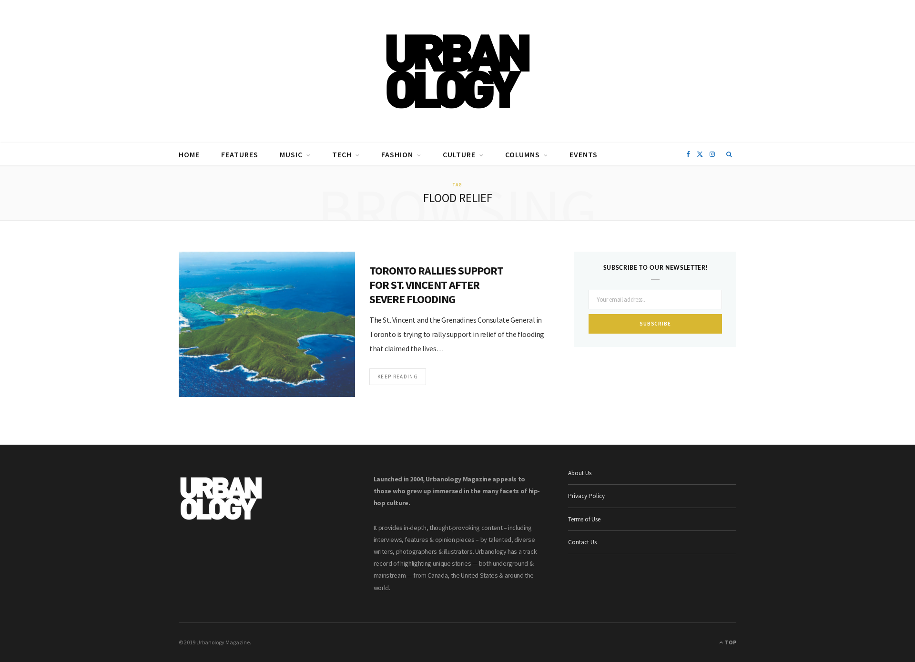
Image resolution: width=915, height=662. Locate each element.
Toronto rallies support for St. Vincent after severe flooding (436, 284)
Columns (522, 154)
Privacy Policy (586, 496)
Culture (459, 154)
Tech (342, 154)
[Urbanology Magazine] (457, 71)
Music (291, 154)
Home (189, 154)
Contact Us (582, 542)
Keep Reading (397, 376)
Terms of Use (584, 519)
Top (730, 642)
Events (583, 154)
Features (239, 154)
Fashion (397, 154)
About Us (579, 473)
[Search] (729, 154)
